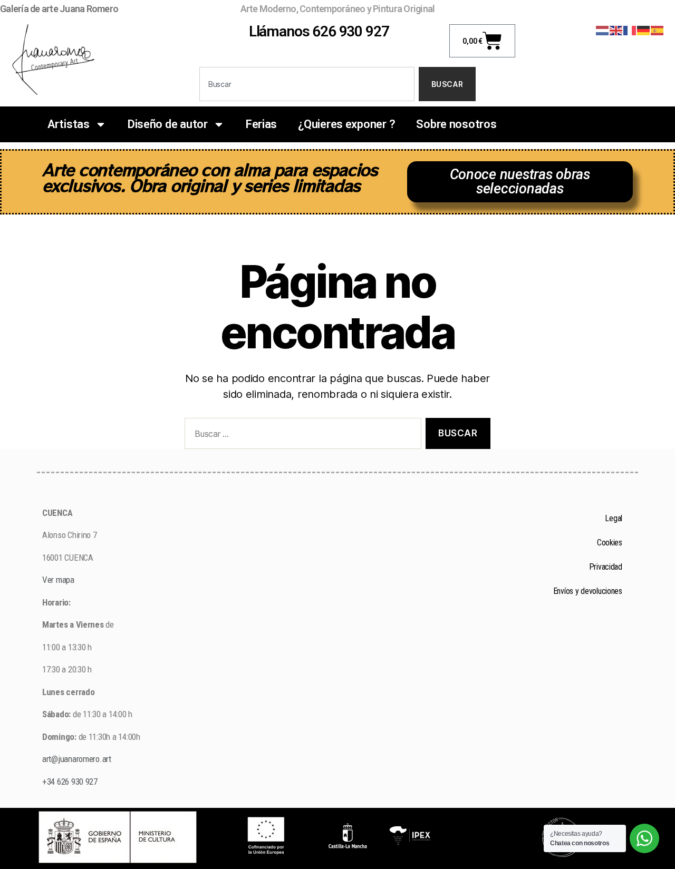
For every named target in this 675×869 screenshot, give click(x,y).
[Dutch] (603, 29)
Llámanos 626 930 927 (319, 31)
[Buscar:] (300, 435)
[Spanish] (657, 29)
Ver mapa (58, 579)
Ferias (261, 124)
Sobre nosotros (456, 124)
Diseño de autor (168, 124)
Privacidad (605, 567)
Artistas (68, 124)
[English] (616, 29)
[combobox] (306, 84)
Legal (613, 518)
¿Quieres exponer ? (346, 124)
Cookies (609, 543)
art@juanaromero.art (76, 759)
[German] (644, 29)
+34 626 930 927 (71, 781)
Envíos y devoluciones (587, 591)
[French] (630, 29)
